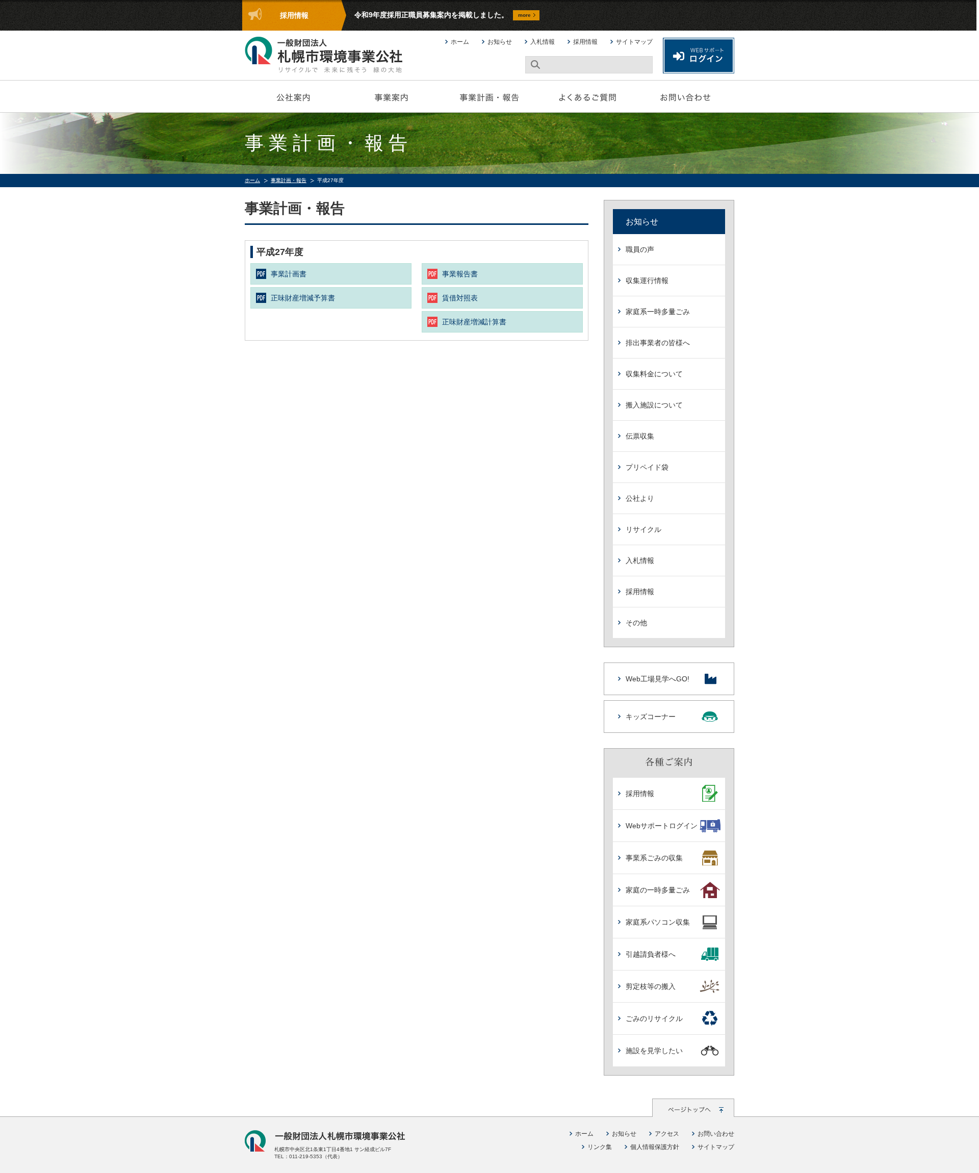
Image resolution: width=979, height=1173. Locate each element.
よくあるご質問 (587, 96)
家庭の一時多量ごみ (658, 890)
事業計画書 (288, 274)
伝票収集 (640, 436)
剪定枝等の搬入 (651, 986)
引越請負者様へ (651, 954)
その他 (636, 623)
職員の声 (640, 249)
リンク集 (599, 1147)
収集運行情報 (647, 280)
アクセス (667, 1133)
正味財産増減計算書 (474, 322)
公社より (640, 498)
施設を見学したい (654, 1051)
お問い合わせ (685, 96)
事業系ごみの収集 (654, 858)
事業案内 (392, 96)
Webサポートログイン (662, 826)
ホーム (460, 41)
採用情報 (585, 41)
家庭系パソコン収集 (658, 922)
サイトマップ (634, 41)
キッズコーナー (651, 716)
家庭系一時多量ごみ (658, 312)
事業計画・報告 (489, 96)
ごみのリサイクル (654, 1018)
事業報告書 (460, 274)
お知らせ (499, 41)
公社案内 (294, 96)
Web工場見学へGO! (657, 679)
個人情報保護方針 (654, 1147)
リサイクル (643, 529)
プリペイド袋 (647, 467)
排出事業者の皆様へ (658, 343)
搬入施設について (654, 405)
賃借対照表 (460, 298)
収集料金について (654, 374)
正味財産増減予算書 (303, 298)
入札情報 (542, 41)
